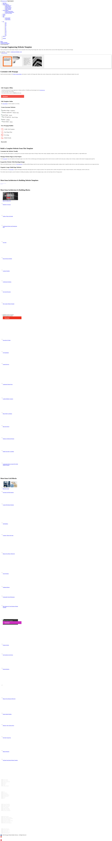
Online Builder (5, 103)
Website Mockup (6, 833)
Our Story (4, 242)
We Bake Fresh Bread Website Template (10, 760)
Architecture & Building (15, 51)
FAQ (4, 791)
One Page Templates (6, 810)
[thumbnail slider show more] (1, 184)
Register (4, 38)
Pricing (4, 14)
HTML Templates (8, 9)
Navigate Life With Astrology (8, 492)
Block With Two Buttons (7, 413)
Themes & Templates (6, 801)
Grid (21, 51)
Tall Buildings (5, 523)
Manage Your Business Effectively (9, 698)
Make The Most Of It (7, 200)
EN (5, 22)
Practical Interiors (6, 669)
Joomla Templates (8, 8)
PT (5, 29)
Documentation (7, 18)
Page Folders (11, 169)
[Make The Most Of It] (10, 199)
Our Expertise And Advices (8, 654)
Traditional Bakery (6, 587)
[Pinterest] (1, 840)
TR (5, 31)
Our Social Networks (7, 291)
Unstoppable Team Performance (9, 597)
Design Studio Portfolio (7, 714)
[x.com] (1, 838)
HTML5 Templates (6, 809)
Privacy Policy (5, 780)
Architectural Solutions (7, 281)
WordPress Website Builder (9, 12)
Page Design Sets (19, 164)
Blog (4, 798)
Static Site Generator (6, 821)
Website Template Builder (17, 74)
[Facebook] (1, 835)
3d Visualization (6, 352)
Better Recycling (6, 488)
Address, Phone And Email (8, 216)
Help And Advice (6, 426)
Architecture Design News (8, 384)
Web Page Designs (6, 829)
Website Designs (7, 6)
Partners (4, 783)
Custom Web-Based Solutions (8, 504)
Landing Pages (5, 830)
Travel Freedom (6, 573)
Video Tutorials (7, 17)
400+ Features (5, 3)
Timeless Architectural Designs (8, 438)
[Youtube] (1, 837)
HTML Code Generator (7, 822)
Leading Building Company (8, 398)
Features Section (6, 645)
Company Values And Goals (8, 535)
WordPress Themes (8, 7)
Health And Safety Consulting (8, 451)
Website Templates (8, 5)
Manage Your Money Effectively (9, 553)
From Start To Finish (6, 340)
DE (5, 23)
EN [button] (3, 21)
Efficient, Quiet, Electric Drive (8, 725)
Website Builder (6, 816)
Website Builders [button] (5, 10)
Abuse (4, 784)
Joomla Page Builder (8, 13)
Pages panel (5, 158)
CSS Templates (5, 807)
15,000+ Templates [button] (6, 4)
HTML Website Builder (9, 11)
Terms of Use (5, 779)
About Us (4, 782)
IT (5, 26)
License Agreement (6, 781)
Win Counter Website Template (8, 303)
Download (4, 2)
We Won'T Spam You (7, 737)
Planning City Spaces (7, 204)
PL (5, 28)
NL (5, 24)
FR (5, 25)
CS (5, 33)
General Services (6, 364)
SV (5, 34)
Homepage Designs (6, 831)
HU (6, 35)
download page (42, 90)
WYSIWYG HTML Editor (8, 820)
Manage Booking (6, 751)
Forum (4, 797)
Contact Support (7, 19)
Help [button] (3, 16)
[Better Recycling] (10, 487)
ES (5, 27)
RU (5, 32)
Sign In (4, 36)
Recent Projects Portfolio (7, 258)
